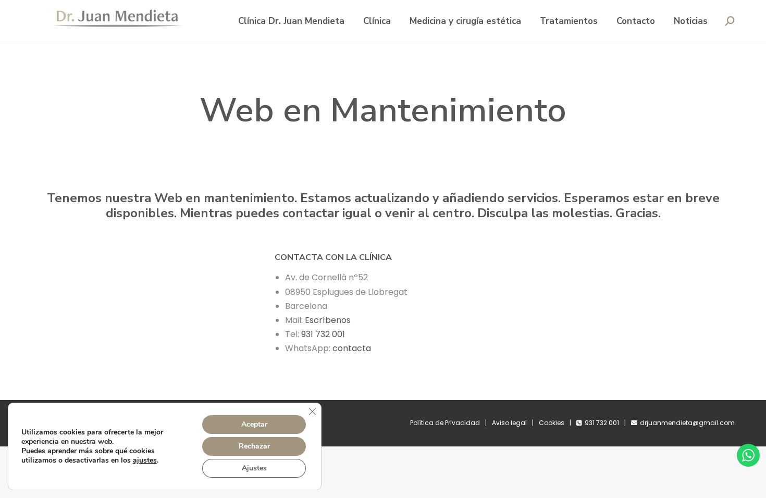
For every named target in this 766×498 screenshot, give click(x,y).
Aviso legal (509, 422)
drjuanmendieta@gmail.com (687, 422)
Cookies (551, 422)
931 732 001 (323, 334)
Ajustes (254, 468)
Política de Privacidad (445, 422)
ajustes (145, 460)
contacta (352, 348)
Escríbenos (328, 320)
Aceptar (254, 424)
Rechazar (254, 446)
